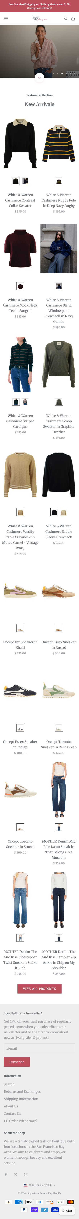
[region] (39, 51)
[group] (39, 51)
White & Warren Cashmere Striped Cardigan (20, 421)
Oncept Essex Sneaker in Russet (59, 645)
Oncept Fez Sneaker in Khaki (20, 645)
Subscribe (16, 1062)
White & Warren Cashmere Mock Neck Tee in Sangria (20, 305)
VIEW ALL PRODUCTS (39, 989)
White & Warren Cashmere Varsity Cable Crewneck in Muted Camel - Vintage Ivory (20, 537)
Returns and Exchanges (22, 1091)
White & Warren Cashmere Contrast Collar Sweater (20, 200)
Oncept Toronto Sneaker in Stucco (20, 844)
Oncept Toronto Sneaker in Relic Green (59, 744)
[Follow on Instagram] (26, 1174)
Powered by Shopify (50, 1193)
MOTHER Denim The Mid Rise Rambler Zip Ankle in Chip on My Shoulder (59, 960)
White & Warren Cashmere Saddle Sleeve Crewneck (58, 531)
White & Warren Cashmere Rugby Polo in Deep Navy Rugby (59, 200)
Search (9, 1084)
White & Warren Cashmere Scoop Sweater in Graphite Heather (58, 424)
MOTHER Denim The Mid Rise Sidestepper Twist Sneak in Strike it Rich (20, 960)
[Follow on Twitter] (16, 1174)
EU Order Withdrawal (20, 1121)
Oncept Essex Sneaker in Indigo (20, 744)
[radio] (15, 181)
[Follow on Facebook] (6, 1174)
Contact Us (12, 1113)
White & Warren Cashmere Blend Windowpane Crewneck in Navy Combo (58, 311)
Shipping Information (21, 1099)
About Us (11, 1106)
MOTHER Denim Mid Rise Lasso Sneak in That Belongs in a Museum (59, 849)
